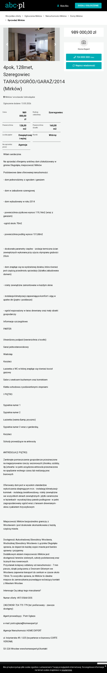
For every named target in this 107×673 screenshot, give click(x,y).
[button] (7, 44)
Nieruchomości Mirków (56, 16)
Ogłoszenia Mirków (33, 16)
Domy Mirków (76, 16)
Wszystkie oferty (13, 16)
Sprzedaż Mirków (16, 20)
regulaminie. (66, 670)
